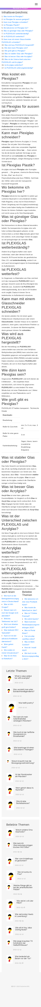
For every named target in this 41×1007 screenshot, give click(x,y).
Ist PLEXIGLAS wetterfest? (14, 36)
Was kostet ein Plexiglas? (13, 16)
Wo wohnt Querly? (31, 619)
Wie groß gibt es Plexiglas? (14, 51)
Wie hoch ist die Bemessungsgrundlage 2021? (30, 656)
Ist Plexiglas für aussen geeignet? (16, 19)
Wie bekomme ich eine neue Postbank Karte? (30, 602)
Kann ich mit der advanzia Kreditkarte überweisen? (9, 638)
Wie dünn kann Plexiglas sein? (16, 48)
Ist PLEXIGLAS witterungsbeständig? (18, 68)
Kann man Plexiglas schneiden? (16, 22)
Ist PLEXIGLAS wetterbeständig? (16, 34)
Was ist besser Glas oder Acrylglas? (18, 56)
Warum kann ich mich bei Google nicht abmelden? (10, 613)
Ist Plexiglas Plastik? (12, 25)
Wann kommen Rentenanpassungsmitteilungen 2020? (30, 624)
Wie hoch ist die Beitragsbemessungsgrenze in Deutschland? (10, 598)
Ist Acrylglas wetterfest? (13, 65)
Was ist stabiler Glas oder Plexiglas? (18, 54)
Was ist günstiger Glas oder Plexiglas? (18, 31)
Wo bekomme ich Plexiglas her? (16, 28)
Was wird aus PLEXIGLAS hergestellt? (19, 45)
